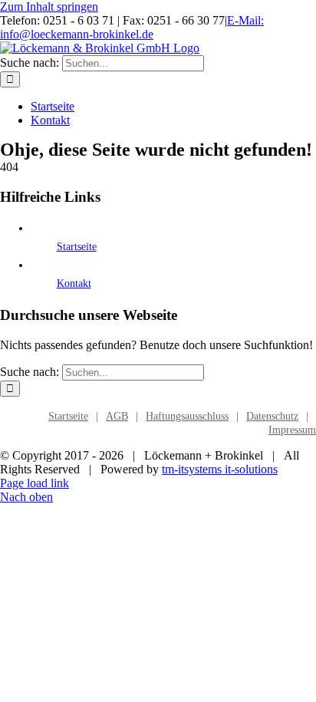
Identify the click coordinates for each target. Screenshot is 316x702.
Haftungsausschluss (187, 416)
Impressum (292, 430)
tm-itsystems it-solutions (220, 469)
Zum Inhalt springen (49, 6)
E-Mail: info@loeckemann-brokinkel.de (132, 27)
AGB (117, 416)
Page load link (34, 482)
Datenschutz (272, 416)
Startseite (77, 246)
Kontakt (74, 283)
